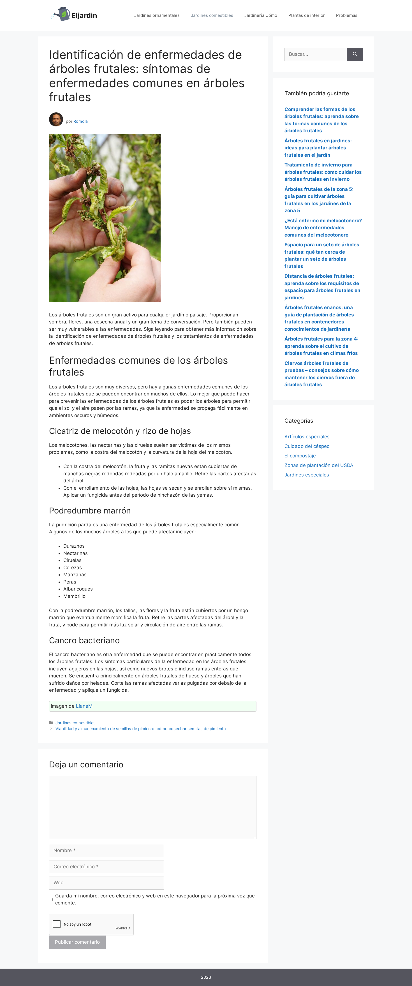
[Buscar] (355, 54)
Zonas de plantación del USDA (318, 465)
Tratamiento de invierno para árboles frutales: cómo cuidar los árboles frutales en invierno (323, 172)
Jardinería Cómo (260, 15)
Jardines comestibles (212, 15)
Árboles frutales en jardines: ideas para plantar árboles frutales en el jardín (318, 148)
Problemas (346, 15)
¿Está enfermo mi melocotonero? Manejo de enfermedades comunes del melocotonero (323, 228)
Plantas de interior (306, 15)
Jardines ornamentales (157, 15)
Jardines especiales (306, 475)
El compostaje (300, 456)
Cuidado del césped (307, 446)
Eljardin (84, 15)
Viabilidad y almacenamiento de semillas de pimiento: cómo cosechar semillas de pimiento (140, 728)
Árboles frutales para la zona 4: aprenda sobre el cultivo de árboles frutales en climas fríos (321, 346)
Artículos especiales (307, 436)
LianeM (84, 706)
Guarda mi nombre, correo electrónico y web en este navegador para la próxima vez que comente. (155, 899)
